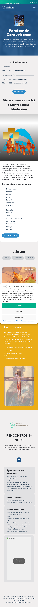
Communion (10, 221)
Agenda (8, 356)
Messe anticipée (20, 70)
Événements (18, 258)
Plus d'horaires (19, 91)
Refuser (19, 311)
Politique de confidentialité (24, 599)
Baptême (9, 229)
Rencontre (9, 200)
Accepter (19, 306)
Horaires (9, 350)
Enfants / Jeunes (11, 189)
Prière (8, 197)
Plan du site (13, 598)
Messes (6, 258)
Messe (8, 194)
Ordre (8, 215)
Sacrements (10, 203)
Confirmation (10, 224)
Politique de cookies (9, 321)
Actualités (30, 258)
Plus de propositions (10, 235)
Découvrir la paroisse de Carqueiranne (19, 348)
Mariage (9, 226)
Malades (9, 213)
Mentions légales (23, 598)
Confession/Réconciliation (15, 218)
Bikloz (30, 602)
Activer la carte (19, 561)
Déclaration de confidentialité (25, 321)
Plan (19, 478)
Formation (9, 192)
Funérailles (10, 210)
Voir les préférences (19, 317)
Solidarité (9, 205)
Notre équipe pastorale (14, 353)
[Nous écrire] (19, 459)
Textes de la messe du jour (15, 359)
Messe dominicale (20, 79)
